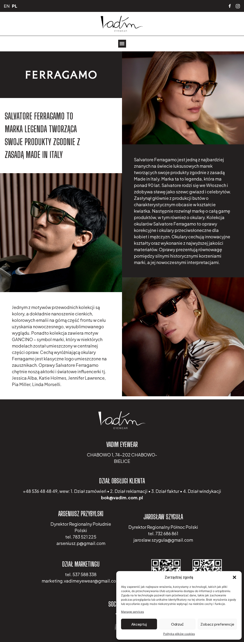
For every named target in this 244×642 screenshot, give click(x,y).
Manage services (132, 611)
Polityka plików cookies (179, 634)
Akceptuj (139, 624)
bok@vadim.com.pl (122, 497)
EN (7, 6)
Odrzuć (177, 624)
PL (14, 6)
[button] (234, 577)
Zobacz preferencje (217, 624)
